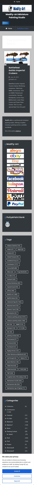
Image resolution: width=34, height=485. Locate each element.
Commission (12, 264)
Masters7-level (13, 309)
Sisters (23, 358)
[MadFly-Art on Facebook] (15, 178)
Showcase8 (10, 448)
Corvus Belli (12, 268)
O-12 (22, 328)
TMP (10, 373)
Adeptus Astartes (13, 245)
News (8, 428)
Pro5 (8, 441)
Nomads (11, 328)
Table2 (24, 59)
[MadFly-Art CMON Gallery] (15, 171)
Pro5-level (11, 347)
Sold (17, 59)
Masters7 (10, 425)
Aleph (20, 249)
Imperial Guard (12, 287)
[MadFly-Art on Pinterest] (15, 190)
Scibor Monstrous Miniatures (16, 354)
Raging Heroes (13, 350)
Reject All (17, 481)
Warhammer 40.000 (14, 380)
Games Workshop (13, 283)
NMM (19, 324)
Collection (10, 406)
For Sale (11, 275)
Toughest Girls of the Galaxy (16, 377)
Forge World (22, 272)
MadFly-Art (13, 79)
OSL (9, 332)
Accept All (17, 471)
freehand (11, 279)
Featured (9, 415)
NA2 (9, 324)
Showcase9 (10, 451)
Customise (17, 476)
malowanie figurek (14, 302)
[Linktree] (15, 165)
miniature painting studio (16, 320)
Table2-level (11, 365)
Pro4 (8, 438)
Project (10, 59)
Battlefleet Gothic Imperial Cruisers (17, 70)
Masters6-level (13, 305)
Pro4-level (11, 343)
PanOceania (12, 339)
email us (18, 131)
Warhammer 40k (13, 384)
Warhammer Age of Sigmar (16, 388)
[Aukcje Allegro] (15, 151)
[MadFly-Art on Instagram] (15, 184)
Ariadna (10, 253)
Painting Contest (12, 431)
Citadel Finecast (13, 257)
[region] (17, 469)
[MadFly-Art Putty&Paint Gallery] (15, 197)
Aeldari (10, 249)
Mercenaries (12, 313)
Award (11, 434)
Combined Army (13, 260)
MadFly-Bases (12, 298)
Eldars (10, 272)
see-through (12, 358)
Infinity (10, 290)
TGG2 (23, 369)
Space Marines (13, 362)
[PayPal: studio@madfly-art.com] (15, 203)
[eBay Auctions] (15, 156)
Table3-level (11, 369)
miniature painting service (16, 317)
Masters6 (10, 422)
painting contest (13, 335)
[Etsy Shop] (15, 161)
